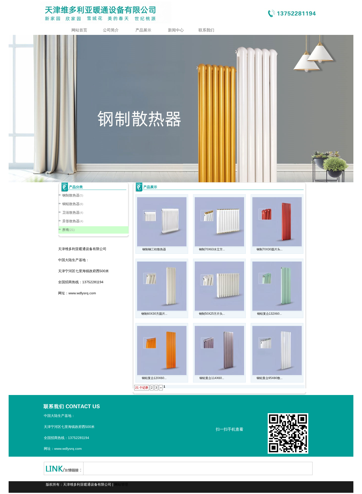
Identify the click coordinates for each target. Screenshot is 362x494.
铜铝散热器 (71, 204)
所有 (65, 230)
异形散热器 (71, 221)
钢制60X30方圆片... (154, 313)
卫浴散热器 (71, 212)
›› (161, 387)
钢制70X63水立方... (212, 249)
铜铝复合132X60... (269, 313)
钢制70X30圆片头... (269, 249)
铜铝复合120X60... (154, 378)
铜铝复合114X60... (211, 378)
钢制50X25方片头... (212, 313)
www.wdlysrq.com (82, 293)
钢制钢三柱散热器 (154, 249)
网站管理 (121, 484)
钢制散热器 (71, 195)
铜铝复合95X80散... (269, 378)
